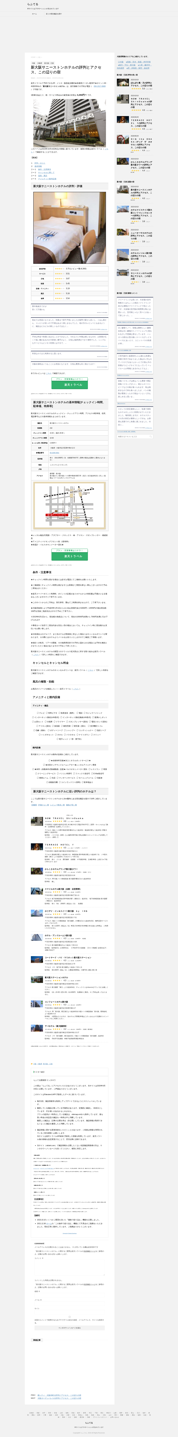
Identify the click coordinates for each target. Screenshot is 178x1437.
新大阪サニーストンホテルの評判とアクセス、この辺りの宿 (141, 192)
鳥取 (86, 1415)
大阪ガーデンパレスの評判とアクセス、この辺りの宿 (59, 1398)
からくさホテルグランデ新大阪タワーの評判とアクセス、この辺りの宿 (141, 165)
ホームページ (36, 1168)
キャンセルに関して (46, 172)
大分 (69, 1417)
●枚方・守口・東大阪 (126, 65)
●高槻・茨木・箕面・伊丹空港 (138, 62)
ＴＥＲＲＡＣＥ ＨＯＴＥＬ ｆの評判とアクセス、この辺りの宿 (141, 123)
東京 (102, 1413)
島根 (92, 1415)
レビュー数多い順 (57, 805)
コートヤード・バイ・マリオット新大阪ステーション (68, 958)
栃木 (78, 1413)
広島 (104, 1415)
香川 (115, 1415)
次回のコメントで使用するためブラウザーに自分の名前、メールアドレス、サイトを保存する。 (69, 1321)
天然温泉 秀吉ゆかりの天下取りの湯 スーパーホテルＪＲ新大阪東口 (132, 322)
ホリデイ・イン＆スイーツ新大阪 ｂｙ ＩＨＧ (66, 911)
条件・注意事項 (44, 169)
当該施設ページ (90, 1251)
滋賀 (50, 1415)
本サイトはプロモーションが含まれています (89, 1427)
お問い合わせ (114, 1417)
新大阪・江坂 (48, 1064)
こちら (48, 373)
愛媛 (121, 1415)
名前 (37, 1291)
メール (38, 1300)
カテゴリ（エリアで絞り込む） (47, 1168)
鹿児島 (82, 1417)
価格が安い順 (71, 805)
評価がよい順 (43, 805)
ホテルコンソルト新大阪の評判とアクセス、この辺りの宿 (141, 256)
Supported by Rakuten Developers (70, 1233)
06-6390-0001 (54, 453)
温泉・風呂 (42, 176)
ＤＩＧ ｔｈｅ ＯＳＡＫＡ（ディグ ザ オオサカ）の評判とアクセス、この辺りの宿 (141, 143)
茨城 (72, 1413)
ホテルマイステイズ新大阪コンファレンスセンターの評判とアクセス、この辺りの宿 (141, 214)
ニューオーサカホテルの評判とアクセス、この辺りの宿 (141, 236)
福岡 (139, 1415)
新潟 (126, 1413)
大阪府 (39, 1064)
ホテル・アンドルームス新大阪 (58, 935)
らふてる (32, 4)
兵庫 (67, 1415)
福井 (144, 1413)
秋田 (49, 1413)
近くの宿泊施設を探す (54, 14)
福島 (67, 1413)
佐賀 (144, 1415)
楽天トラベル (72, 382)
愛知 (33, 1415)
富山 (132, 1413)
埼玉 (90, 1413)
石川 (138, 1413)
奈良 (73, 1415)
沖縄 (88, 1417)
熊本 (63, 1417)
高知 (133, 1415)
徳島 (127, 1415)
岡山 (98, 1415)
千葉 (96, 1413)
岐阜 (38, 1415)
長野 (120, 1413)
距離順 (34, 805)
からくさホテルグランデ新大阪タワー (61, 869)
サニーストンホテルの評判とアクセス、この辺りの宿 (141, 276)
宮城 (55, 1413)
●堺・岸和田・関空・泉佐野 (138, 68)
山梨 (115, 1413)
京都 (56, 1415)
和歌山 (80, 1415)
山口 (110, 1415)
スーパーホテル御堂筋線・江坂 (124, 350)
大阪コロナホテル (121, 403)
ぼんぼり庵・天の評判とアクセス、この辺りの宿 (141, 84)
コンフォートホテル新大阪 (56, 1002)
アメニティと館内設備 (47, 179)
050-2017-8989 (100, 86)
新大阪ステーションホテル (56, 977)
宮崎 (75, 1417)
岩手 (43, 1413)
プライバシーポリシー (100, 1417)
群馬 (84, 1413)
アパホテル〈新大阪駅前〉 (56, 1026)
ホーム (34, 14)
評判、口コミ (40, 163)
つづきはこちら (103, 329)
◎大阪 (121, 62)
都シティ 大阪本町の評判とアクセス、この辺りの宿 (59, 1395)
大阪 (34, 1064)
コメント (39, 1258)
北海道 (31, 1413)
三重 (44, 1415)
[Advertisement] (89, 34)
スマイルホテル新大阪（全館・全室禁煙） (63, 889)
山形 (61, 1413)
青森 (38, 1413)
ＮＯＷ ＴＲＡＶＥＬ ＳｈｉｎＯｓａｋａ (64, 818)
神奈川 (108, 1413)
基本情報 (38, 166)
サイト (37, 1308)
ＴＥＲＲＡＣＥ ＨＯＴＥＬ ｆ (59, 845)
